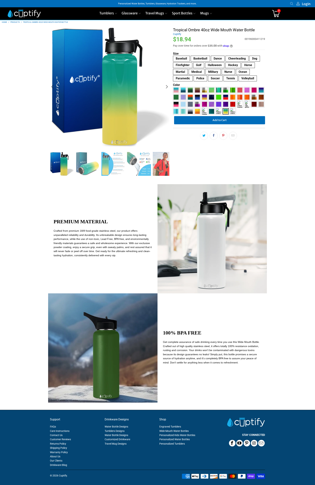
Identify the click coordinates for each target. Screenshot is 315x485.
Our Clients (56, 460)
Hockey (233, 65)
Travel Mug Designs (116, 443)
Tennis (230, 78)
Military (213, 72)
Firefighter (183, 65)
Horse (248, 65)
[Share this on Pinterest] (223, 136)
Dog (254, 58)
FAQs (53, 426)
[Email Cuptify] (261, 443)
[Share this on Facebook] (214, 136)
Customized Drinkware (117, 439)
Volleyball (247, 78)
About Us (55, 456)
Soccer (215, 78)
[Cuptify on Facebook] (232, 443)
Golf (198, 65)
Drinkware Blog (58, 465)
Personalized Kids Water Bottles (177, 435)
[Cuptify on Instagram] (254, 443)
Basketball (200, 58)
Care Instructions (59, 430)
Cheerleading (237, 58)
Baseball (181, 58)
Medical (196, 72)
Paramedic (183, 78)
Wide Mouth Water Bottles (174, 430)
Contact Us (56, 435)
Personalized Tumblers (172, 443)
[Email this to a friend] (233, 136)
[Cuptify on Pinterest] (247, 443)
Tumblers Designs (115, 430)
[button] (108, 13)
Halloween (215, 65)
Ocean (243, 72)
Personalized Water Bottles (174, 439)
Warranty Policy (59, 452)
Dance (218, 58)
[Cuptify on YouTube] (239, 443)
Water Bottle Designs (116, 426)
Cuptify (177, 34)
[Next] (167, 87)
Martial (180, 72)
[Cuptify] (24, 13)
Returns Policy (58, 443)
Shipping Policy (58, 447)
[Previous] (53, 87)
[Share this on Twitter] (204, 136)
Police (200, 78)
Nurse (228, 72)
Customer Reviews (60, 439)
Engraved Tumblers (170, 426)
